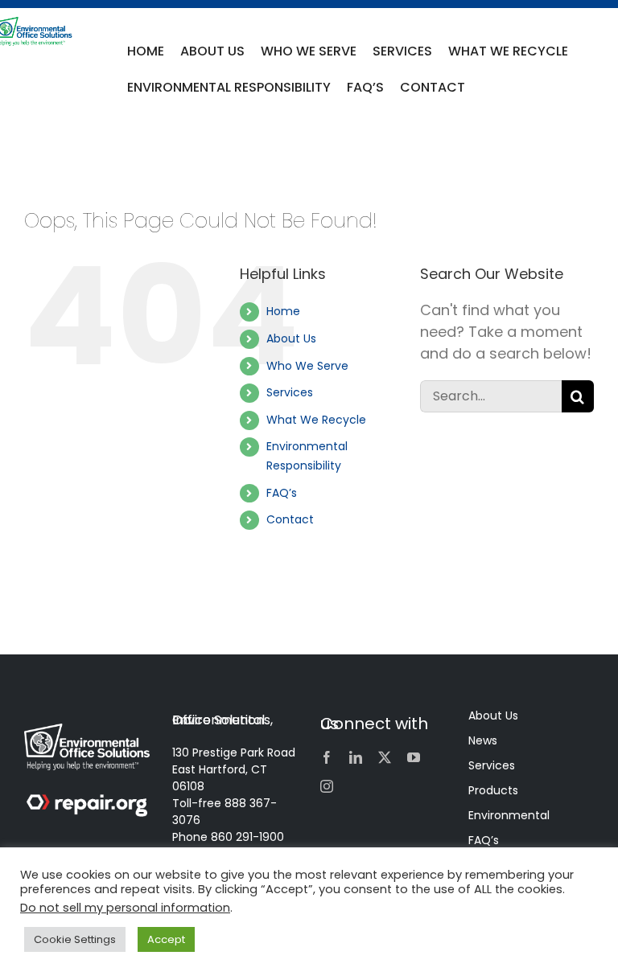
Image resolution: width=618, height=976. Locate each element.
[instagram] (326, 786)
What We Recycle (316, 420)
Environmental (509, 815)
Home (283, 311)
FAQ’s (281, 493)
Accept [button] (166, 939)
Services (289, 392)
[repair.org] (87, 801)
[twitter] (384, 757)
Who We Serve (307, 366)
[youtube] (413, 757)
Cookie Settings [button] (75, 939)
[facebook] (326, 757)
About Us (291, 338)
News (482, 740)
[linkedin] (355, 757)
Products (493, 790)
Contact (290, 519)
